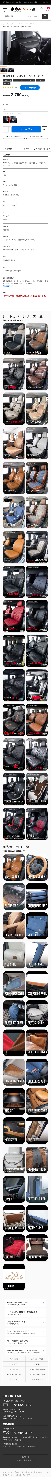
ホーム (4, 24)
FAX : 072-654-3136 (17, 1432)
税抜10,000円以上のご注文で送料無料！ (22, 2)
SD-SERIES (28, 24)
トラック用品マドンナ (25, 1460)
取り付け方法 (14, 1359)
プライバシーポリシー (36, 1379)
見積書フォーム (10, 1428)
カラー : (6, 104)
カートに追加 (26, 129)
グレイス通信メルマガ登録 (37, 1374)
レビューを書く (29, 87)
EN (47, 2)
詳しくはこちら (8, 286)
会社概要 (14, 1364)
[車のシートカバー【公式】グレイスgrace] (20, 9)
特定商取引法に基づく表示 (37, 1369)
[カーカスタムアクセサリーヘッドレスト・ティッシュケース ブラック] (25, 48)
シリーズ (19, 24)
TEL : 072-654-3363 (17, 1404)
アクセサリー (11, 24)
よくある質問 (14, 1369)
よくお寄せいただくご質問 (15, 1400)
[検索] (45, 16)
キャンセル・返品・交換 (14, 1374)
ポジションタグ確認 (37, 1359)
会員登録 (36, 1364)
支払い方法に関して (14, 1379)
